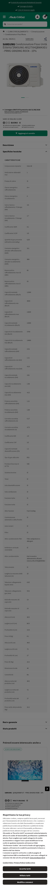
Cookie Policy (8, 863)
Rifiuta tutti (25, 875)
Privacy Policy (19, 863)
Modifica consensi (25, 882)
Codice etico (30, 863)
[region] (25, 849)
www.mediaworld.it (37, 858)
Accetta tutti (25, 869)
